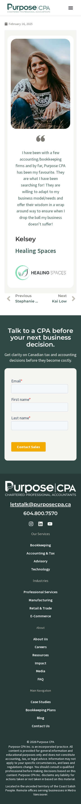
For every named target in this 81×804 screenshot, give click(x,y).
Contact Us (41, 726)
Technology (40, 569)
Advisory (40, 561)
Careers (41, 647)
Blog (40, 717)
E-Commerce (40, 616)
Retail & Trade (40, 608)
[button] (70, 8)
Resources (40, 655)
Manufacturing (40, 600)
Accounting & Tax (41, 553)
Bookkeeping (40, 545)
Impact (40, 663)
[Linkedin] (40, 523)
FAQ (41, 679)
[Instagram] (31, 523)
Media (40, 671)
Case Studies (41, 702)
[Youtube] (49, 523)
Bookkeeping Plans (41, 710)
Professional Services (40, 592)
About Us (40, 639)
